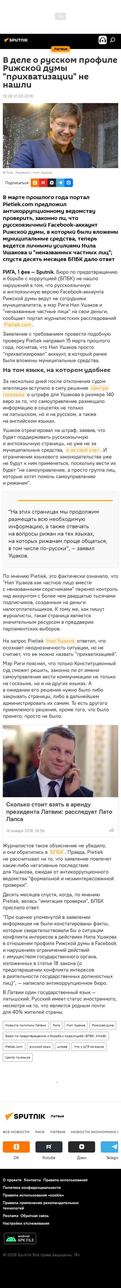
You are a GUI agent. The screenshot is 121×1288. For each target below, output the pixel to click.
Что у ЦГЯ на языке (89, 1046)
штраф (62, 1046)
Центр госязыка (17, 1057)
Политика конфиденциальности (32, 1187)
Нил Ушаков (60, 641)
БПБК (56, 852)
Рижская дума (103, 1025)
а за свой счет (82, 450)
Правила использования (65, 1179)
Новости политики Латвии (25, 1025)
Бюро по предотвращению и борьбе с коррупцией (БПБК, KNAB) (55, 1036)
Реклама (10, 1215)
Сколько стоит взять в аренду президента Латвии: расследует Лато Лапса (59, 812)
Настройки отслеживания (26, 1223)
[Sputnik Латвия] (17, 42)
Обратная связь (35, 1215)
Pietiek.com (17, 324)
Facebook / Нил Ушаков (34, 172)
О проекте (12, 1179)
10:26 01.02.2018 (18, 96)
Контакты (32, 1179)
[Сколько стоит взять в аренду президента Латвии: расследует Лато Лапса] (60, 761)
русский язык (40, 1046)
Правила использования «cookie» (33, 1195)
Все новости (16, 1131)
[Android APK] (20, 1239)
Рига (56, 1025)
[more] (111, 830)
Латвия (57, 1131)
